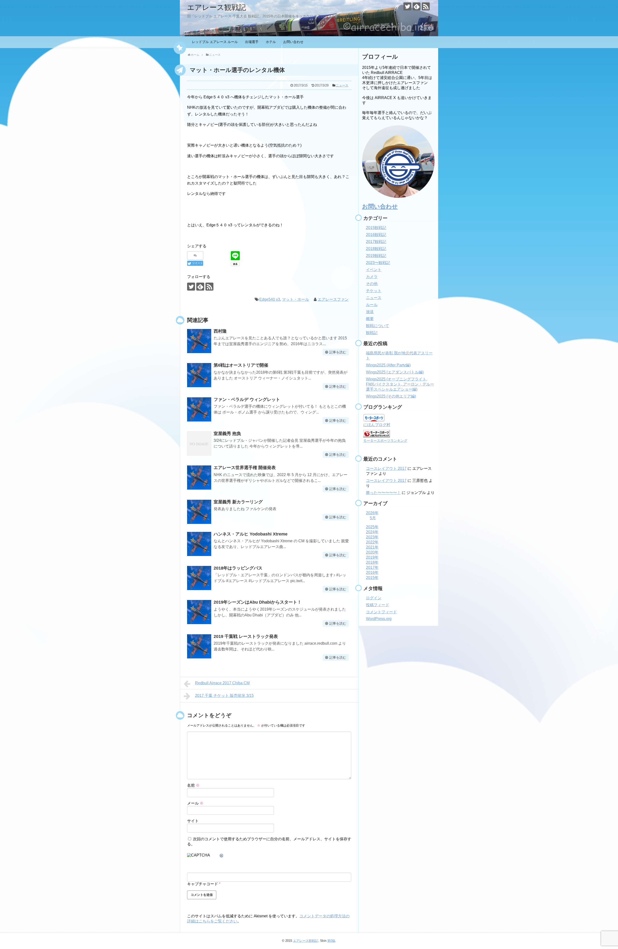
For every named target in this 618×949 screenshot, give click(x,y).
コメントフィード (381, 612)
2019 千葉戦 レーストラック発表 (246, 636)
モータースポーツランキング (385, 440)
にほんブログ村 (376, 425)
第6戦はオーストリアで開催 (241, 365)
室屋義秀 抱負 (227, 433)
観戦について (377, 326)
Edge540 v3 (269, 299)
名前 (193, 785)
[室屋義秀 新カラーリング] (199, 512)
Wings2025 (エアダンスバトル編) (395, 372)
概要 (370, 319)
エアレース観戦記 (216, 7)
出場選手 (252, 42)
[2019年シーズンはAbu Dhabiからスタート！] (199, 612)
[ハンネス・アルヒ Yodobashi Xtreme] (199, 544)
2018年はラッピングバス (238, 568)
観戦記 (372, 333)
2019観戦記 (376, 256)
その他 (372, 284)
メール (195, 803)
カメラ (372, 277)
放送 (370, 312)
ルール (372, 305)
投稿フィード (377, 605)
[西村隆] (199, 341)
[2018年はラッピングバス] (199, 578)
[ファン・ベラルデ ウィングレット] (199, 409)
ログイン (373, 598)
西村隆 (220, 331)
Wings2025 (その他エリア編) (391, 396)
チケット (373, 291)
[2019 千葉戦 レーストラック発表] (199, 646)
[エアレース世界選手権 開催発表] (199, 477)
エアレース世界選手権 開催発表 (245, 467)
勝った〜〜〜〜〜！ (383, 493)
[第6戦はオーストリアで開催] (199, 375)
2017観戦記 (376, 242)
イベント (373, 270)
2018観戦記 (376, 249)
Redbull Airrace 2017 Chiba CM (222, 683)
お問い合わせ (293, 42)
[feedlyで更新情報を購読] (417, 6)
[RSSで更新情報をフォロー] (426, 6)
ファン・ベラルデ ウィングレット (247, 399)
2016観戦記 (376, 235)
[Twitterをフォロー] (407, 6)
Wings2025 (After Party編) (388, 365)
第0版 (331, 940)
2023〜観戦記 (378, 263)
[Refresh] (221, 856)
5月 (373, 518)
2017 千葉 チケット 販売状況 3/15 (224, 695)
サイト (193, 821)
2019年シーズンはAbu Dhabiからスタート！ (258, 602)
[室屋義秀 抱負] (199, 443)
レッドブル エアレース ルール (215, 42)
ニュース (342, 85)
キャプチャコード (202, 884)
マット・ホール (295, 299)
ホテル (271, 42)
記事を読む (337, 352)
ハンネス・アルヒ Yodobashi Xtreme (251, 534)
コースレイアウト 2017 (386, 468)
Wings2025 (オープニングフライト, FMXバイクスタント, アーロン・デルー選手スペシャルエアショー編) (400, 384)
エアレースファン (333, 299)
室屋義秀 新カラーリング (238, 501)
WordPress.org (379, 619)
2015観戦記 (376, 228)
